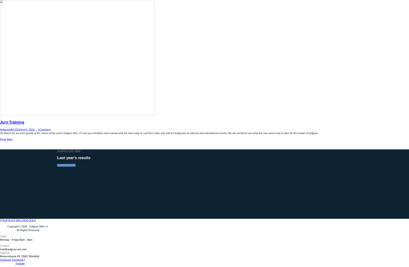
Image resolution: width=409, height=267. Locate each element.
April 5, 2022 (27, 129)
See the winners (66, 165)
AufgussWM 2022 (10, 129)
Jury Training (12, 122)
